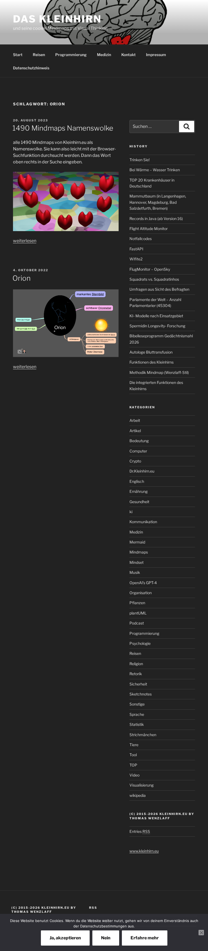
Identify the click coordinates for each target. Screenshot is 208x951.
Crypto (135, 461)
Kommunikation (143, 521)
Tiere (133, 744)
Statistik (136, 724)
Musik (134, 572)
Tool (133, 754)
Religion (136, 663)
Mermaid (137, 542)
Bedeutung (139, 440)
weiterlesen (24, 240)
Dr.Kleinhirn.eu (141, 471)
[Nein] (201, 932)
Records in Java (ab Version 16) (156, 218)
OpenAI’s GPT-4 (143, 582)
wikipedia (137, 795)
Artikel (135, 430)
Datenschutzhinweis (31, 68)
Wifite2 (135, 259)
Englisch (136, 481)
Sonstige (137, 704)
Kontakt (128, 54)
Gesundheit (139, 501)
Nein (105, 937)
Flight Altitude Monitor (148, 228)
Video (134, 775)
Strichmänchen (142, 734)
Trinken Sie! (139, 159)
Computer (138, 451)
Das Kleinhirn (57, 19)
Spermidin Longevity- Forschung (157, 326)
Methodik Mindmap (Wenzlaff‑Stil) (159, 372)
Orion (21, 278)
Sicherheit (138, 684)
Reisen (39, 54)
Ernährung (138, 491)
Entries (139, 831)
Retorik (135, 673)
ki (130, 511)
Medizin (104, 54)
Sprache (136, 714)
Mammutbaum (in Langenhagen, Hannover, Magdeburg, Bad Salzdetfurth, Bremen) (157, 202)
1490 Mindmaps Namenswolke (62, 128)
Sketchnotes (140, 694)
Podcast (136, 623)
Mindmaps (138, 552)
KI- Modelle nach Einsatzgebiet (156, 315)
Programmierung (71, 54)
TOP (133, 765)
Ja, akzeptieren (65, 937)
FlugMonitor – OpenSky (149, 269)
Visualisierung (141, 785)
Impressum (156, 54)
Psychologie (140, 643)
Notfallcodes (140, 238)
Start (17, 54)
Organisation (140, 592)
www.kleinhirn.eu (144, 851)
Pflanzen (137, 602)
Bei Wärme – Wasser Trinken (154, 169)
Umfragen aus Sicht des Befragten (159, 289)
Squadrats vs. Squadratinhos (154, 279)
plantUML (138, 613)
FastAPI (136, 249)
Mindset (136, 562)
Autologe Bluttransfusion (151, 352)
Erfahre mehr (145, 937)
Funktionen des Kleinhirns (151, 362)
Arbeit (134, 420)
